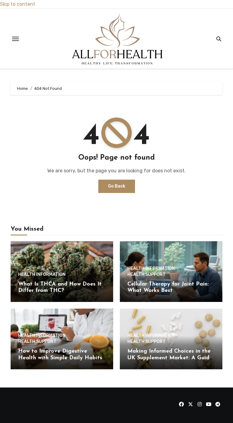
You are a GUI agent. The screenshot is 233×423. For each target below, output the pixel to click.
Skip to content (17, 4)
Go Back (116, 186)
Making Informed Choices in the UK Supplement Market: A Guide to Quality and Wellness (169, 358)
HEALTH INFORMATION (42, 274)
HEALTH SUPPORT (146, 274)
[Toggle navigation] (15, 38)
